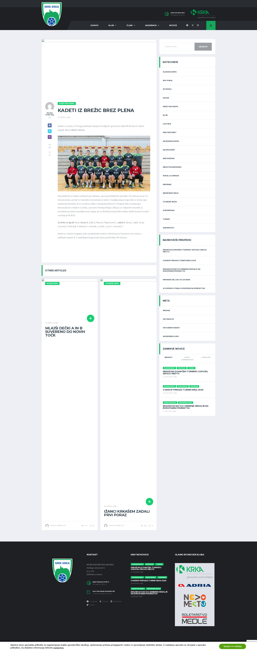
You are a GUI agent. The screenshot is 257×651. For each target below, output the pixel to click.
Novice (173, 25)
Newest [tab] (169, 357)
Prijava (166, 310)
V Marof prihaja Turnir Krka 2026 (179, 260)
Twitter (105, 601)
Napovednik (169, 158)
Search (203, 46)
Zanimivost (168, 228)
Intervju (167, 89)
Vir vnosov (168, 319)
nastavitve (58, 647)
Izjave (166, 98)
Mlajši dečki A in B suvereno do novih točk (65, 331)
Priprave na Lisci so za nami (176, 280)
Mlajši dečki (169, 150)
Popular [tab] (206, 357)
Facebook (93, 601)
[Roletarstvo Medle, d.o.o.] (194, 619)
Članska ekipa (170, 72)
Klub (111, 25)
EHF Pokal (168, 80)
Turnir (166, 219)
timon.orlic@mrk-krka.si (102, 593)
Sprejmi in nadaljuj (233, 646)
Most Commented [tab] (187, 358)
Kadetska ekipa (170, 106)
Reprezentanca (170, 193)
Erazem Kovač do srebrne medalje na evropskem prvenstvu (181, 270)
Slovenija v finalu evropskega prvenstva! (184, 288)
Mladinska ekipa (171, 141)
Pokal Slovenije (171, 176)
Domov (94, 25)
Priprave (167, 184)
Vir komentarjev (171, 328)
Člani (130, 25)
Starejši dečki (170, 202)
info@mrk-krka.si (178, 15)
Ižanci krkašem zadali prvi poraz (127, 513)
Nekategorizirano (172, 167)
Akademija (151, 25)
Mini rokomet (170, 132)
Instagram (117, 601)
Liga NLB (167, 124)
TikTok (91, 605)
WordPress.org (171, 336)
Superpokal (169, 210)
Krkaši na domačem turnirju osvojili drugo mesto (185, 251)
